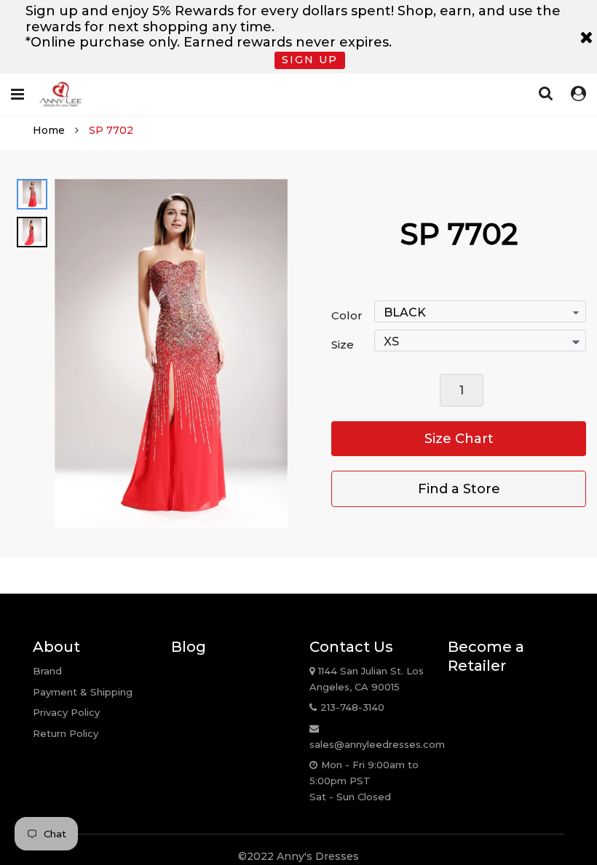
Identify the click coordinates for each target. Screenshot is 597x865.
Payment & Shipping (83, 692)
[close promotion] (586, 36)
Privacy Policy (66, 712)
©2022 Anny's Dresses (298, 856)
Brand (47, 671)
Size (342, 344)
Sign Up (310, 59)
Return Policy (65, 733)
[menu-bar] (19, 95)
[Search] (546, 93)
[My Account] (578, 94)
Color (347, 315)
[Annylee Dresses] (60, 94)
